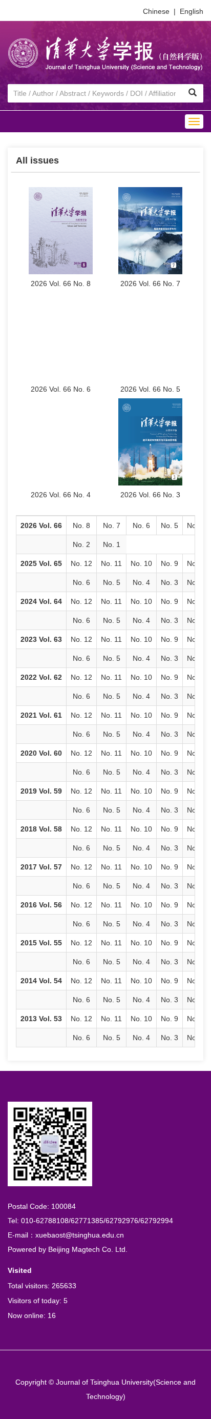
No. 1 (111, 544)
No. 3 (169, 582)
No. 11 (111, 563)
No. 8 (81, 525)
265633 (64, 1286)
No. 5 (169, 525)
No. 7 (111, 525)
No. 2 (81, 544)
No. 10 (141, 563)
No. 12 (81, 563)
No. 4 (141, 582)
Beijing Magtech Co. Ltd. (88, 1249)
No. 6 (141, 525)
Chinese (156, 11)
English (191, 11)
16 (52, 1315)
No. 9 (169, 563)
